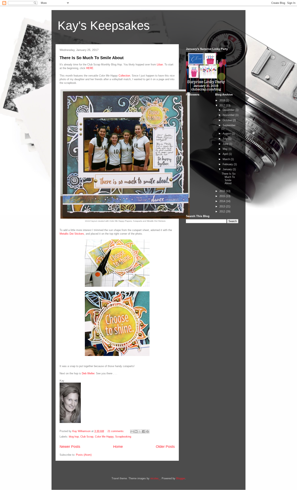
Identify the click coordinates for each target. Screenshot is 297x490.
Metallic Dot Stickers (72, 233)
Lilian (160, 64)
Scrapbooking (123, 436)
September (229, 125)
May (226, 148)
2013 (222, 206)
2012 (222, 211)
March (227, 159)
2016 (222, 191)
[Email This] (132, 431)
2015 (222, 196)
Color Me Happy (104, 436)
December (229, 109)
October (228, 120)
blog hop (74, 436)
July (225, 138)
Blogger (180, 478)
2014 (222, 201)
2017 (222, 105)
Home (118, 447)
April (226, 153)
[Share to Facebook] (144, 431)
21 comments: (116, 431)
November (229, 114)
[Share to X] (140, 431)
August (227, 133)
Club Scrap (86, 436)
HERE (89, 68)
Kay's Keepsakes (104, 25)
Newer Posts (70, 447)
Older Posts (165, 447)
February (228, 164)
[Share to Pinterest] (147, 431)
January (228, 169)
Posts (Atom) (84, 454)
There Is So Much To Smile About (92, 58)
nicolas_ (155, 478)
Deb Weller (88, 373)
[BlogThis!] (136, 431)
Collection (124, 75)
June (226, 143)
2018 (222, 100)
